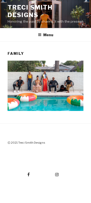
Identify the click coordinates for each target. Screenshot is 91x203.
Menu (48, 35)
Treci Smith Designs (30, 11)
